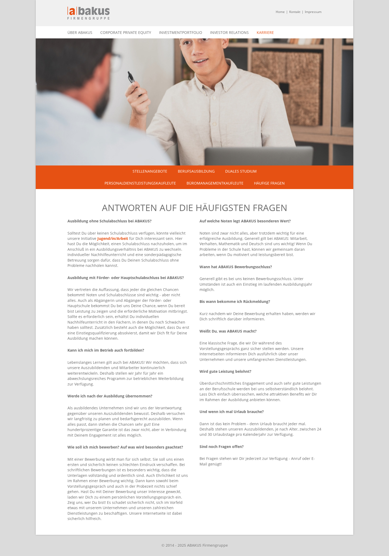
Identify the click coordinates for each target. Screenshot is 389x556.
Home (280, 12)
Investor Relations (229, 32)
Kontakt (294, 12)
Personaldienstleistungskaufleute (140, 183)
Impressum (313, 12)
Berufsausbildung (196, 171)
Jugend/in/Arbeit (112, 238)
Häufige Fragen (269, 183)
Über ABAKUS (79, 32)
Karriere (265, 32)
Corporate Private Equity (125, 32)
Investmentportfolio (180, 32)
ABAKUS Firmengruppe (88, 13)
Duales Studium (241, 171)
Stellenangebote (150, 171)
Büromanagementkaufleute (215, 183)
